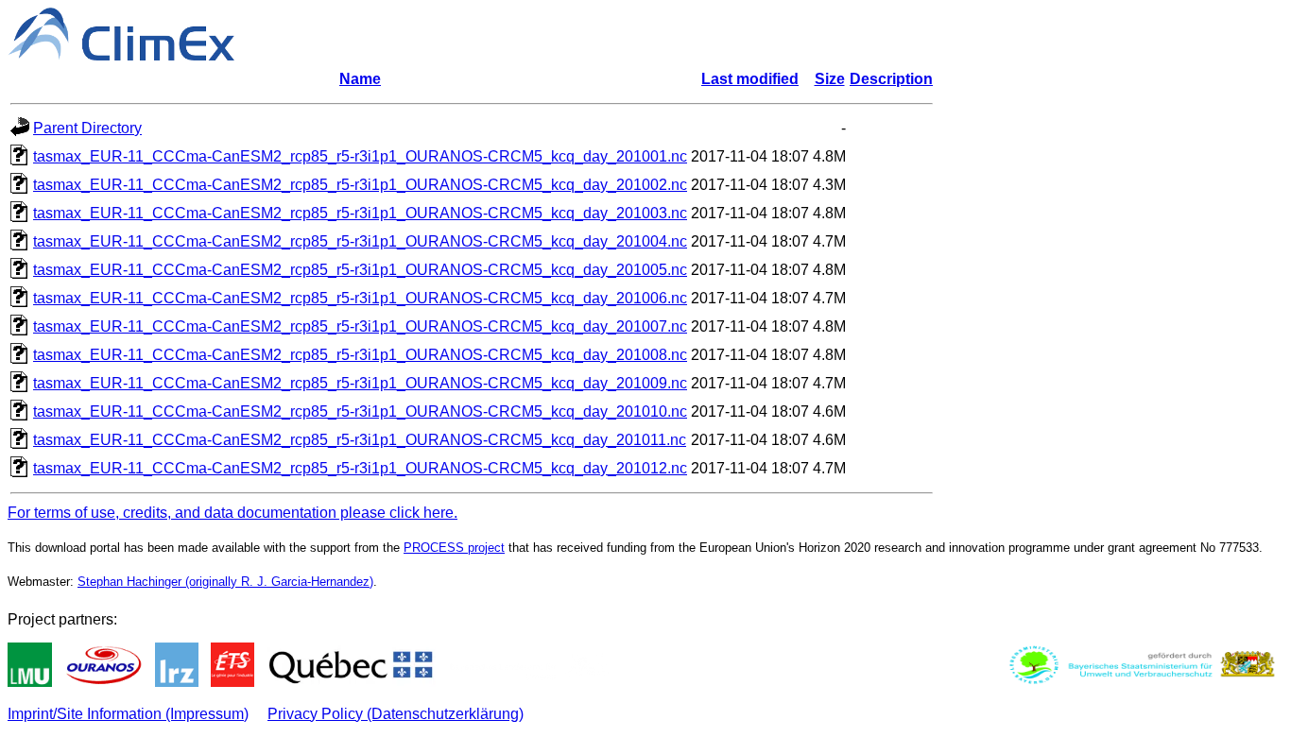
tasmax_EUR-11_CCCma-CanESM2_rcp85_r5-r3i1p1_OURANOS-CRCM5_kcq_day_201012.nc (360, 468)
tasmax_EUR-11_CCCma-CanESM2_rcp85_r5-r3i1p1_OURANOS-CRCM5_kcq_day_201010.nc (360, 411)
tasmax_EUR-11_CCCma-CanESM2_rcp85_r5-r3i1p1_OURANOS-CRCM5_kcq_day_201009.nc (360, 383)
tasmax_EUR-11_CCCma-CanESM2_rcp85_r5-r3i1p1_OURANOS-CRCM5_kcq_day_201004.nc (360, 241)
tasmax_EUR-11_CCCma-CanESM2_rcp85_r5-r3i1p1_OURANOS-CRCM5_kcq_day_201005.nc (360, 270)
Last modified (750, 79)
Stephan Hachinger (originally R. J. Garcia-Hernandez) (225, 581)
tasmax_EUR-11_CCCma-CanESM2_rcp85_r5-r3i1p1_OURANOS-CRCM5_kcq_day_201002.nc (360, 185)
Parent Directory (87, 128)
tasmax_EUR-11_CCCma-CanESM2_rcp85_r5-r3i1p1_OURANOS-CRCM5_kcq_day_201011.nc (359, 440)
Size (830, 79)
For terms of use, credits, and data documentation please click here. (232, 513)
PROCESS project (454, 547)
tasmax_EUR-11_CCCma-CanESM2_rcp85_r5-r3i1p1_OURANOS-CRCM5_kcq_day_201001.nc (360, 156)
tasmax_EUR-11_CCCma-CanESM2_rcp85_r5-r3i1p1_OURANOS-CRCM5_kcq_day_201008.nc (360, 355)
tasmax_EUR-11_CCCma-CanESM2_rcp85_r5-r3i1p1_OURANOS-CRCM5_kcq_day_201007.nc (360, 326)
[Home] (121, 55)
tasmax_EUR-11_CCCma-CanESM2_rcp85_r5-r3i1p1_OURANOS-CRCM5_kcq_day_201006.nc (360, 298)
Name (360, 79)
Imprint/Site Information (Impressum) (128, 714)
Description (891, 79)
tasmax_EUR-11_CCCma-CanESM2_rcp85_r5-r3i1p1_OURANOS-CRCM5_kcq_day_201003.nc (360, 213)
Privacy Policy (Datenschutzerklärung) (395, 714)
